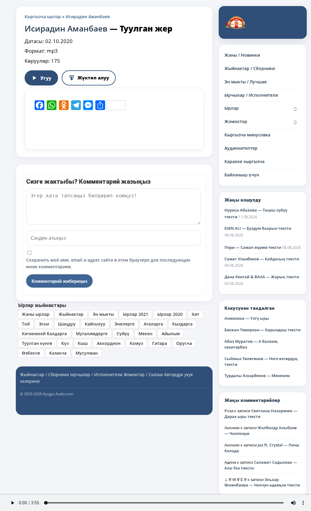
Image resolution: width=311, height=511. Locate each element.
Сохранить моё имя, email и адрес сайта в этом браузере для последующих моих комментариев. (108, 263)
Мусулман (87, 353)
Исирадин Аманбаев (88, 16)
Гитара (159, 343)
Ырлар (231, 108)
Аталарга (153, 324)
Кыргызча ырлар (43, 16)
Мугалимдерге (92, 333)
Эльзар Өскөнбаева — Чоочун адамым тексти (262, 482)
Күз (65, 343)
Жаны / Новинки (242, 55)
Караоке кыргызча (244, 161)
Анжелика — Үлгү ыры (246, 318)
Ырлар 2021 (135, 314)
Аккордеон (109, 343)
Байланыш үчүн (241, 175)
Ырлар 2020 (170, 314)
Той (26, 324)
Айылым (171, 333)
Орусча (184, 343)
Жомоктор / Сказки (143, 374)
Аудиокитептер (241, 148)
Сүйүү (123, 333)
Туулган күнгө (37, 343)
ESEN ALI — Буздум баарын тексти (257, 228)
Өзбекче (31, 353)
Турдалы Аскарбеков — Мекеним (257, 375)
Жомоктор (235, 121)
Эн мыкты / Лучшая (245, 82)
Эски (44, 324)
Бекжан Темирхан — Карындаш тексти (262, 329)
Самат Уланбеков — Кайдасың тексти (261, 259)
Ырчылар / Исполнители (251, 95)
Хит (195, 314)
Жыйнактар (71, 314)
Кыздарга (182, 324)
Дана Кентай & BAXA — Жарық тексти (261, 276)
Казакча (58, 353)
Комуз (136, 343)
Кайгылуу (95, 324)
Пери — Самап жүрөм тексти (252, 247)
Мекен (145, 333)
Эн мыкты (103, 314)
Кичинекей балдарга (44, 333)
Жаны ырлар (36, 314)
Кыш (83, 343)
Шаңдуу (67, 324)
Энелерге (124, 324)
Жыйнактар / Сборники (249, 68)
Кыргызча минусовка (247, 135)
